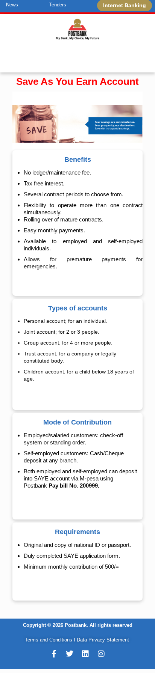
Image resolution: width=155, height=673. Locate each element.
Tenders (57, 5)
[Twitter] (69, 654)
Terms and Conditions (48, 640)
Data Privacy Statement (103, 640)
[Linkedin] (85, 654)
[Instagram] (101, 654)
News (12, 5)
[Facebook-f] (54, 654)
